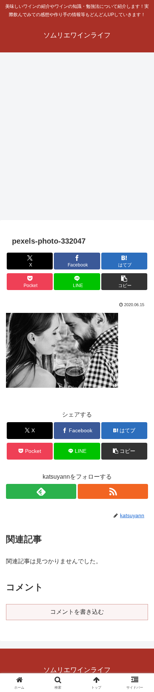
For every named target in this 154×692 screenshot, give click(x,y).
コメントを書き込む (77, 612)
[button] (124, 281)
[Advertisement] (77, 138)
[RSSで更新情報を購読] (113, 491)
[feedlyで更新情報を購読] (41, 491)
